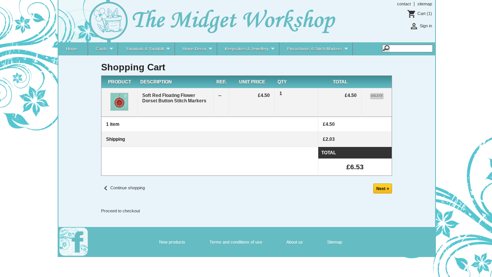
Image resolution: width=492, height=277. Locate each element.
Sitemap (334, 242)
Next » (382, 188)
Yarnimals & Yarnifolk (141, 51)
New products (172, 242)
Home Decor (190, 51)
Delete (377, 96)
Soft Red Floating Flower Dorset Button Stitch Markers (174, 98)
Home (71, 49)
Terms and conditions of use (235, 242)
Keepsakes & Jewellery (243, 51)
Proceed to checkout (120, 211)
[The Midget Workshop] (197, 21)
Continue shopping (123, 187)
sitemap (424, 4)
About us (294, 242)
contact (404, 4)
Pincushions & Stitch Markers (310, 51)
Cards (97, 51)
